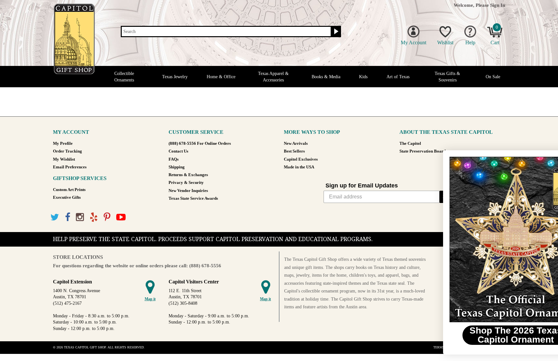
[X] (54, 217)
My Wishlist (64, 159)
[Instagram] (80, 217)
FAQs (174, 159)
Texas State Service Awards (193, 198)
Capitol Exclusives (301, 159)
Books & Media (326, 76)
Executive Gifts (67, 197)
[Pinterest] (107, 217)
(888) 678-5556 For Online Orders (200, 143)
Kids (363, 76)
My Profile (63, 143)
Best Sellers (294, 151)
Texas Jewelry (175, 76)
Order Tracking (67, 151)
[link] (479, 239)
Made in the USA (299, 167)
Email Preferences (70, 167)
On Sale (493, 76)
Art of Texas (398, 76)
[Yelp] (94, 217)
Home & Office (221, 76)
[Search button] (335, 32)
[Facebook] (67, 217)
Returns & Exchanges (188, 175)
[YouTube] (121, 217)
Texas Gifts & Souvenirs (447, 76)
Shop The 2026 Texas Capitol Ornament (479, 335)
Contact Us (178, 151)
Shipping (177, 167)
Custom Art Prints (69, 189)
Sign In (497, 5)
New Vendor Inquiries (188, 190)
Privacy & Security (186, 182)
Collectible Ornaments (124, 76)
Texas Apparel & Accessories (273, 76)
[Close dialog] (543, 158)
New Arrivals (296, 143)
